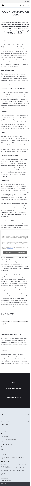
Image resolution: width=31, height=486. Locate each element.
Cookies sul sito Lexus (9, 248)
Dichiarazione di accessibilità (6, 480)
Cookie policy (3, 476)
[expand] (28, 5)
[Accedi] (20, 5)
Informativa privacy (4, 478)
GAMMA (3, 414)
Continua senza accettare (22, 231)
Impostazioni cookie (9, 252)
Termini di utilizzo (4, 474)
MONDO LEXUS (5, 424)
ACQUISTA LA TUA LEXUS (7, 417)
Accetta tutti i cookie (21, 252)
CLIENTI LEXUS (5, 421)
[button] (29, 321)
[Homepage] (3, 5)
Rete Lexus (27, 1)
